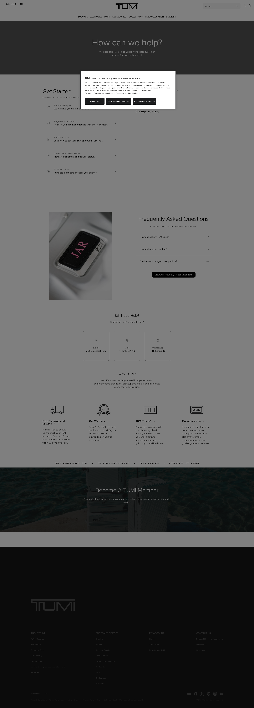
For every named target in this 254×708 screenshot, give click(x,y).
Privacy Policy (115, 93)
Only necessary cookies (118, 101)
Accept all (94, 101)
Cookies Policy (134, 93)
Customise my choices (144, 101)
